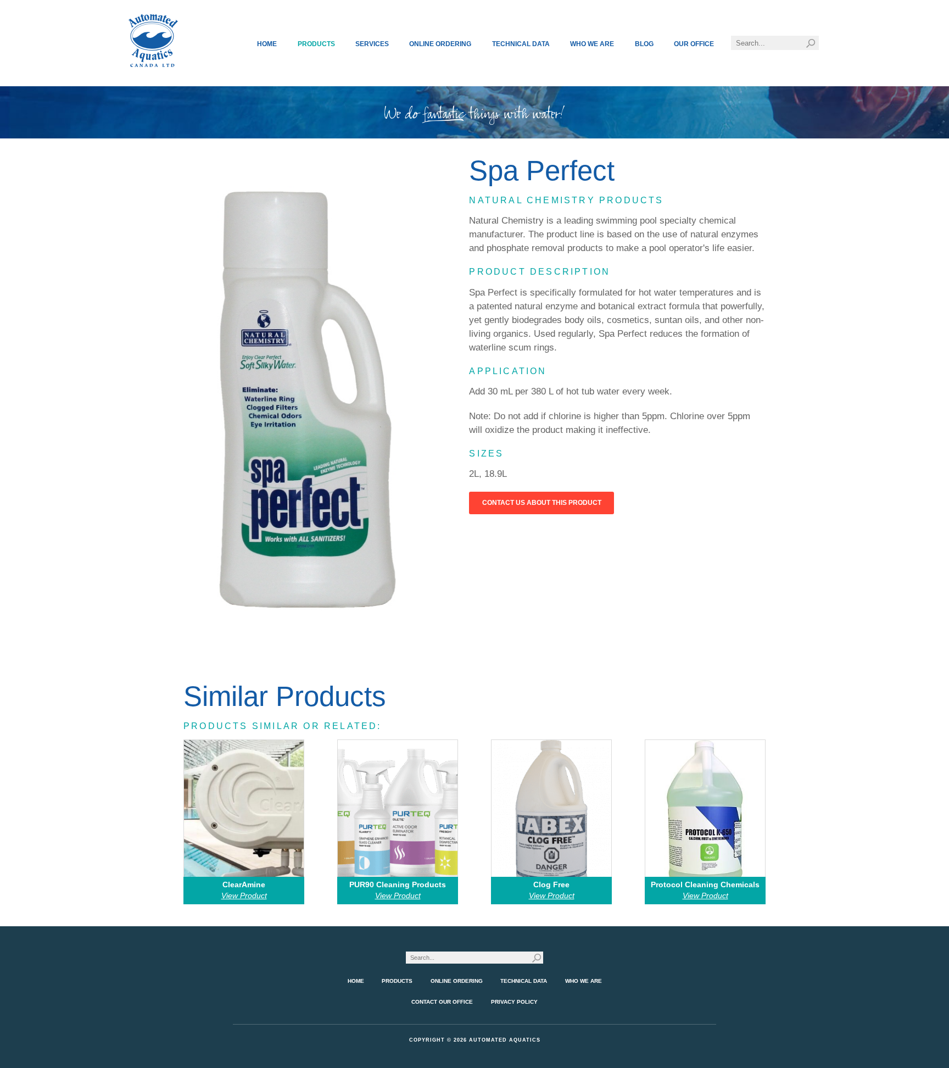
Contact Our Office (442, 1002)
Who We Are (592, 44)
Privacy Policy (514, 1002)
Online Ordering (440, 44)
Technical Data (521, 44)
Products (316, 44)
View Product (244, 895)
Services (372, 44)
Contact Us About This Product (541, 503)
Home (267, 44)
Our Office (694, 44)
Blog (644, 44)
